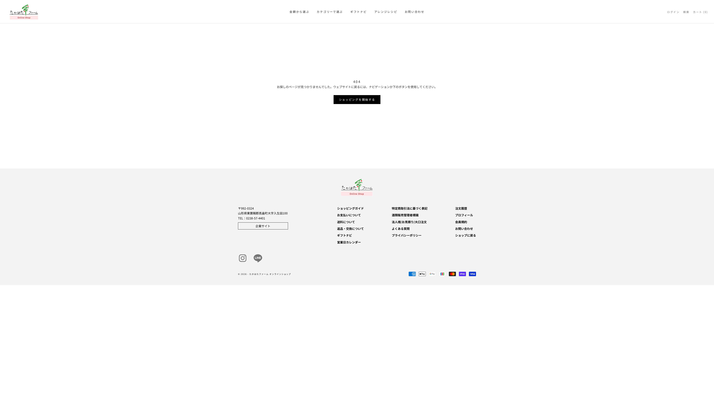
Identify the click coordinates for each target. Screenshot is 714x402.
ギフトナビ (358, 12)
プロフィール (464, 215)
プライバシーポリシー (407, 235)
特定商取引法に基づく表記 (409, 208)
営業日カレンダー (349, 242)
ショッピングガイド (350, 208)
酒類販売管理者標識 (405, 215)
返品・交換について (350, 228)
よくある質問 (401, 228)
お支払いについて (349, 215)
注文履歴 (461, 208)
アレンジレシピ (385, 12)
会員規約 (461, 222)
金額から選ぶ (299, 12)
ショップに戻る (465, 235)
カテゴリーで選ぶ (330, 12)
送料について (346, 222)
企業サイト (262, 226)
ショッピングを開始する (357, 99)
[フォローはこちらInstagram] (242, 258)
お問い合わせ (414, 12)
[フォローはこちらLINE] (258, 258)
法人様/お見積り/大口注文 (409, 222)
